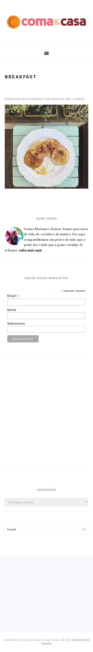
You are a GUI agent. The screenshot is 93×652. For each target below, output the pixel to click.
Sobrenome (16, 323)
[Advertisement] (46, 418)
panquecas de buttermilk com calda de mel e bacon (44, 99)
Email (13, 296)
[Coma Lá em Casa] (46, 32)
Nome (11, 310)
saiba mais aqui (30, 250)
